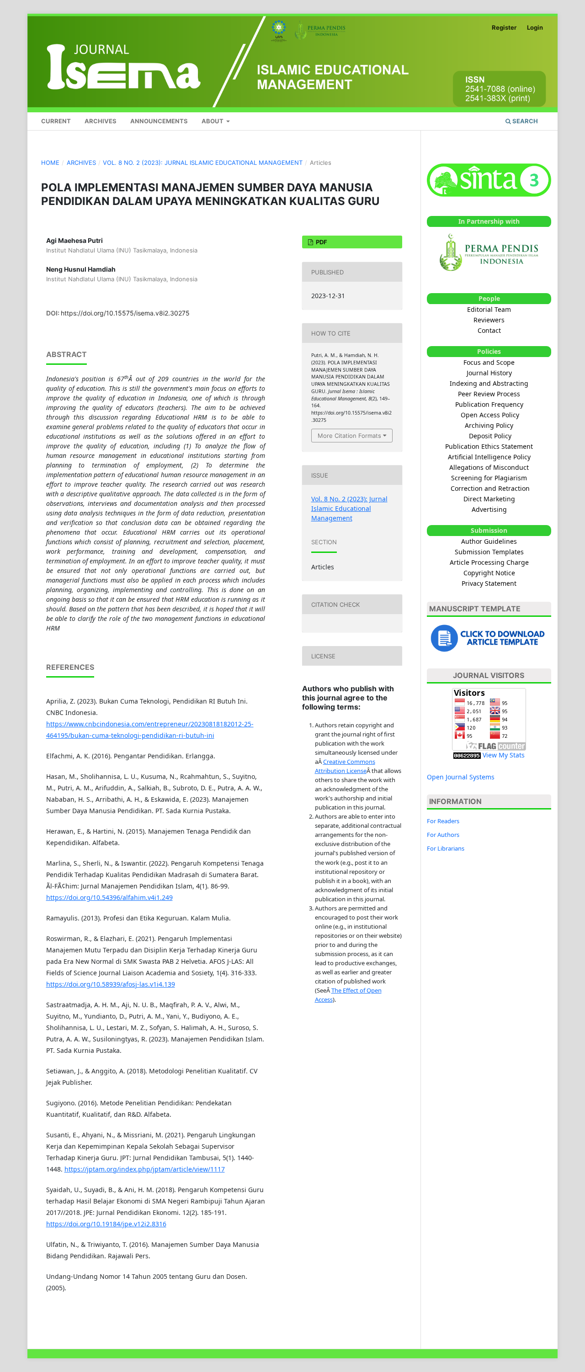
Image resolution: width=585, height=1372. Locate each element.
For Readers (443, 821)
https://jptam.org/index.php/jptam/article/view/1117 (144, 1169)
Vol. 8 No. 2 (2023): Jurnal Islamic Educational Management (203, 162)
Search (524, 121)
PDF (320, 242)
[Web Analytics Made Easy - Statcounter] (467, 755)
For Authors (443, 835)
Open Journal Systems (461, 777)
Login (535, 27)
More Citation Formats (349, 435)
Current (56, 121)
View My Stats (504, 755)
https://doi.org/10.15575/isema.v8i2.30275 (125, 313)
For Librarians (445, 848)
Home (50, 162)
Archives (101, 121)
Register (504, 27)
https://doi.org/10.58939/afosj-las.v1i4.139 (110, 984)
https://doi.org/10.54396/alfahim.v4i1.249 (109, 897)
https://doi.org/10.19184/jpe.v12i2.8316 (106, 1224)
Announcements (159, 121)
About (213, 121)
